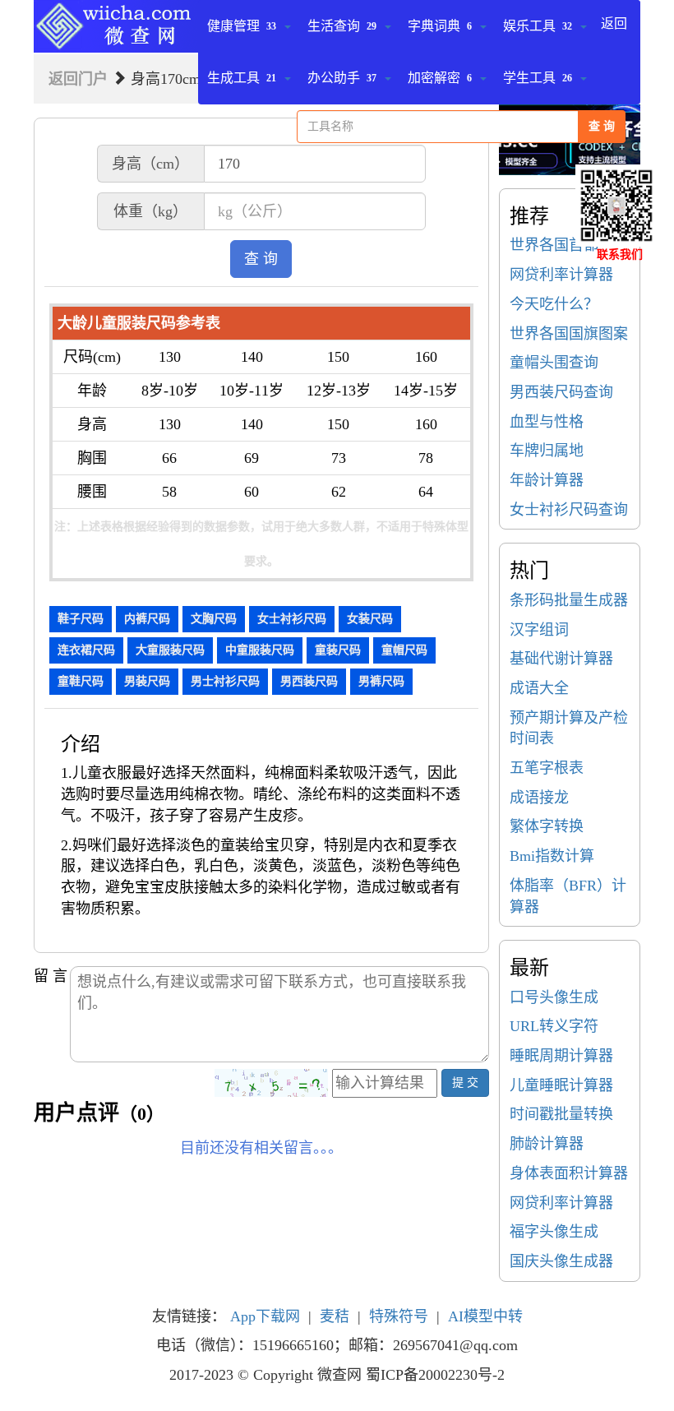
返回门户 (78, 79)
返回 (614, 23)
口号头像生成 (554, 997)
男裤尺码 (381, 681)
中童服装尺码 (259, 650)
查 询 (602, 126)
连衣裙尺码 (86, 650)
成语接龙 (539, 797)
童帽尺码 (404, 650)
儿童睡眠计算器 (561, 1085)
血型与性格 (547, 422)
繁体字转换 (547, 826)
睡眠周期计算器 (561, 1056)
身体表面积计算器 (569, 1173)
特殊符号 (398, 1316)
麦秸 (334, 1316)
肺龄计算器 (547, 1144)
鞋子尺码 (81, 619)
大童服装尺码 (170, 650)
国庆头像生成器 (561, 1261)
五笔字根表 (547, 768)
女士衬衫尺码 (291, 619)
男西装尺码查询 (561, 392)
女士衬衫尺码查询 (569, 510)
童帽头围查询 (554, 362)
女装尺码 (370, 619)
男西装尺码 (309, 681)
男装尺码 (147, 681)
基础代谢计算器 (561, 658)
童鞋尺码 (81, 681)
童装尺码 (338, 650)
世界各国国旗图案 (569, 334)
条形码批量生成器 (569, 600)
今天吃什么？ (554, 304)
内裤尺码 (147, 619)
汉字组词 (539, 630)
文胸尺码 (214, 619)
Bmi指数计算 (552, 856)
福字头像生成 (554, 1232)
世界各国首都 (554, 245)
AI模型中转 (485, 1316)
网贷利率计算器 (561, 274)
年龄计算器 (547, 480)
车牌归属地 (547, 450)
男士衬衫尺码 (225, 681)
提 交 (465, 1082)
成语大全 (539, 688)
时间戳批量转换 (561, 1114)
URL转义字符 (554, 1026)
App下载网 (265, 1316)
